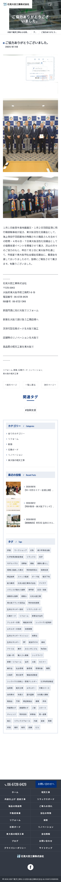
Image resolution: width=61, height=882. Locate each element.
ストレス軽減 (23, 576)
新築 (15, 370)
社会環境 (19, 668)
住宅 (26, 661)
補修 (16, 727)
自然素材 (10, 694)
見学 (41, 556)
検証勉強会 (27, 701)
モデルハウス (12, 563)
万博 (18, 701)
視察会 (34, 635)
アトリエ (10, 648)
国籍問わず (24, 707)
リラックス (31, 556)
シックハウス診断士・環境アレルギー (22, 681)
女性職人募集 (42, 694)
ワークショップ (20, 550)
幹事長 (33, 714)
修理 (9, 727)
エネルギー (31, 688)
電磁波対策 (27, 622)
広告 (32, 550)
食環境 (29, 668)
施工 (9, 720)
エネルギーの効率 (14, 629)
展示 (19, 648)
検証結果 (10, 576)
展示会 (9, 668)
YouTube (43, 648)
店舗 (30, 727)
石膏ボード (23, 370)
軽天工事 (19, 688)
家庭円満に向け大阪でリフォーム (20, 310)
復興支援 (44, 570)
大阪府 (9, 675)
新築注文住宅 (37, 615)
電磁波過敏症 (32, 675)
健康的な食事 (12, 596)
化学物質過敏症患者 (15, 556)
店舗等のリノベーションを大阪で (20, 337)
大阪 (34, 661)
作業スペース (44, 688)
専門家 (31, 589)
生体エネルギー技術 (15, 609)
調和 (43, 642)
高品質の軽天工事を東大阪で (18, 346)
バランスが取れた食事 (16, 589)
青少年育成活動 (43, 550)
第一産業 (42, 714)
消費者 (24, 563)
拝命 (44, 701)
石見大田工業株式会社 (27, 583)
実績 (50, 720)
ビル (37, 727)
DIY (24, 642)
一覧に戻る (30, 384)
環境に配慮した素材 (15, 570)
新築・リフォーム (14, 661)
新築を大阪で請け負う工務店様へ (20, 319)
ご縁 (34, 707)
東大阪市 (19, 675)
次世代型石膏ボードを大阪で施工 (20, 328)
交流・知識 (41, 589)
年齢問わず (11, 707)
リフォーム (8, 370)
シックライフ (37, 655)
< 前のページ (11, 384)
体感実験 (28, 629)
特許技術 (23, 714)
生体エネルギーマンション (17, 635)
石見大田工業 (35, 596)
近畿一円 (10, 655)
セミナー (42, 661)
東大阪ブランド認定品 (16, 602)
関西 (48, 668)
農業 (37, 701)
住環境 (9, 688)
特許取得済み (32, 570)
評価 (9, 550)
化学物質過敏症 (47, 681)
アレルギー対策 (13, 622)
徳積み (24, 596)
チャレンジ (11, 714)
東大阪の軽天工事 (10, 373)
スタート (42, 707)
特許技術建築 (33, 602)
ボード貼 (35, 576)
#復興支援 (30, 410)
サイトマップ (46, 847)
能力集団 (10, 583)
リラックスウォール (22, 720)
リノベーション (35, 370)
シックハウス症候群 (43, 622)
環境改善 (39, 668)
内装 (35, 720)
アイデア (42, 583)
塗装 (42, 720)
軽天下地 (46, 576)
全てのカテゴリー (16, 433)
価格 (32, 563)
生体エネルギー (13, 642)
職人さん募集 (23, 655)
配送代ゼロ (33, 642)
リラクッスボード (34, 609)
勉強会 (9, 701)
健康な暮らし (42, 563)
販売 (23, 727)
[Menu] (56, 4)
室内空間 (30, 694)
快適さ (20, 694)
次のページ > (50, 384)
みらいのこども (31, 648)
